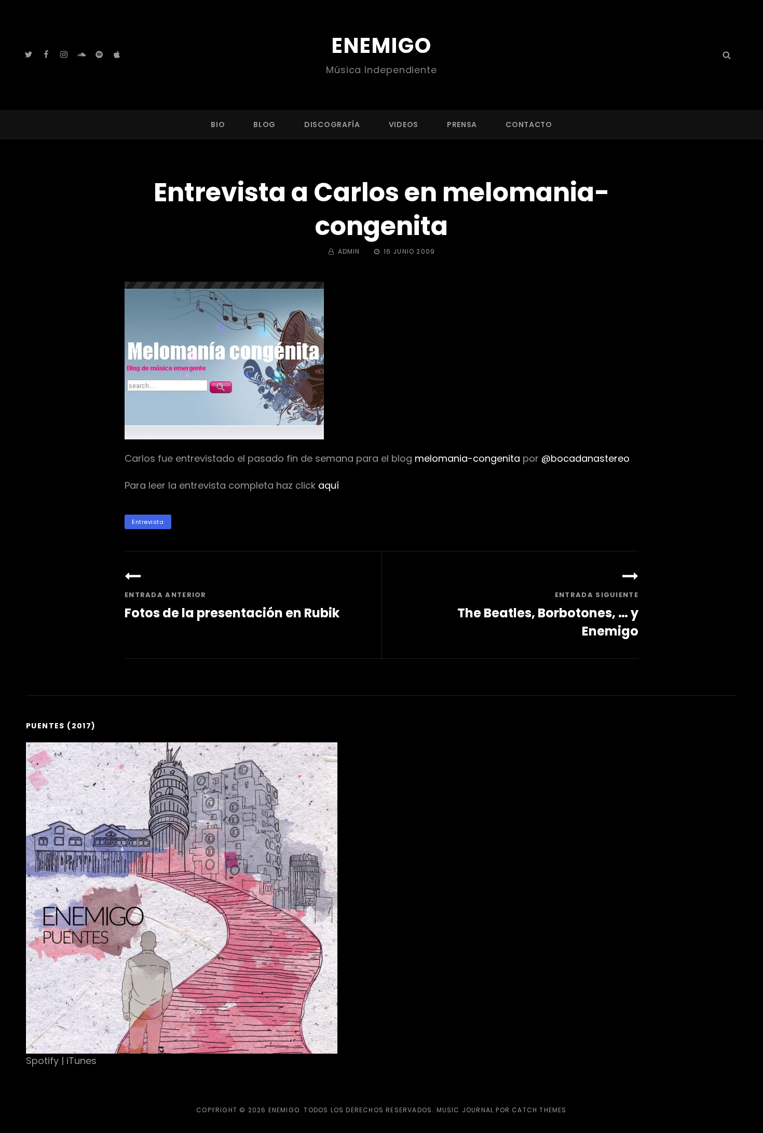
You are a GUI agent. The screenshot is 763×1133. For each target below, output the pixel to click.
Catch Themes (539, 1110)
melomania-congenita (467, 458)
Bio (218, 124)
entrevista (148, 522)
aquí (328, 485)
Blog (264, 124)
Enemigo (382, 45)
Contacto (529, 124)
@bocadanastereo (585, 458)
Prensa (462, 124)
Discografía (332, 124)
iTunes (81, 1060)
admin (349, 251)
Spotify (42, 1060)
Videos (403, 124)
